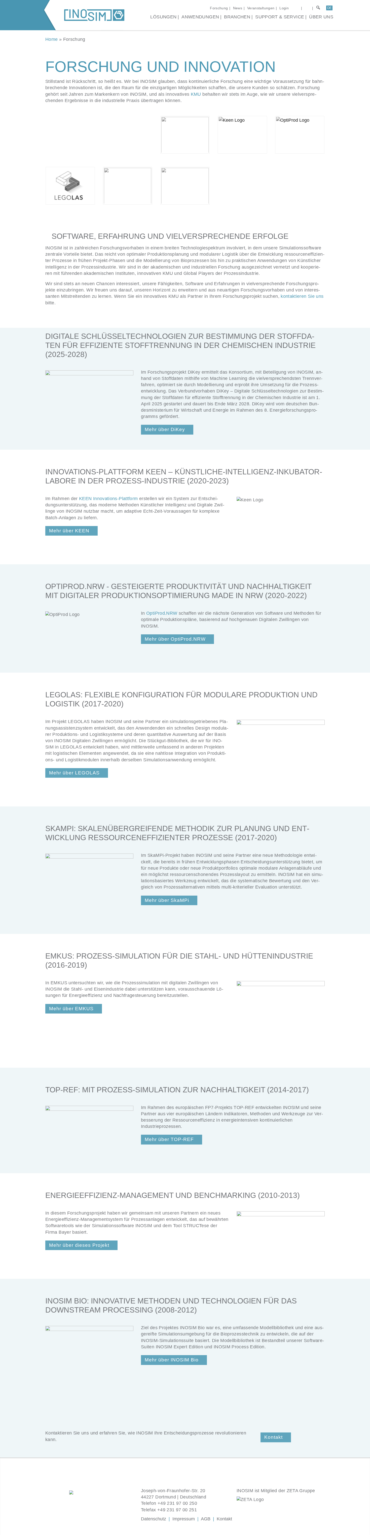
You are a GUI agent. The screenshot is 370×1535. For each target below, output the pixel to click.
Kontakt (273, 1437)
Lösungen (163, 16)
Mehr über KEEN (69, 530)
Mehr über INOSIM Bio (172, 1359)
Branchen (237, 16)
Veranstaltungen (260, 8)
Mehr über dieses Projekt (79, 1245)
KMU (196, 94)
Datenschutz (153, 1518)
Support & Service (279, 16)
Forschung (219, 8)
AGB (205, 1518)
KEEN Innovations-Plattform (108, 498)
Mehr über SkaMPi (167, 900)
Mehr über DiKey (165, 429)
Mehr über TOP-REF (169, 1139)
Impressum (183, 1518)
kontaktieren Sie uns (302, 296)
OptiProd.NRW (161, 613)
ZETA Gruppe (301, 1490)
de (329, 8)
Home (51, 39)
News (237, 8)
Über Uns (321, 16)
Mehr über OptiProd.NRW (175, 639)
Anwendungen (200, 16)
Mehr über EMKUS (71, 1008)
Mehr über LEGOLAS (74, 772)
